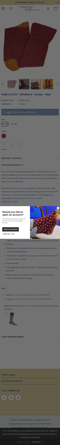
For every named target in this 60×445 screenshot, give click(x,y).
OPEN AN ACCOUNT (10, 229)
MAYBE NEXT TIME (8, 234)
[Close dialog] (58, 208)
